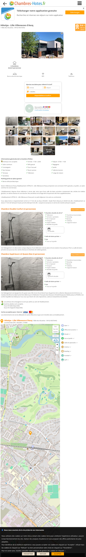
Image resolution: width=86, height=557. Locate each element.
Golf (65, 360)
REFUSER (43, 554)
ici (65, 551)
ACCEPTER (57, 554)
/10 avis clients (82, 27)
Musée (66, 334)
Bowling (66, 351)
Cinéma (66, 347)
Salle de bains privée (52, 236)
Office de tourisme (70, 330)
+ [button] (57, 344)
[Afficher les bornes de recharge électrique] (55, 340)
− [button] (57, 347)
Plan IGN (55, 329)
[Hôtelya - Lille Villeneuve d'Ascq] (42, 58)
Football (66, 355)
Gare (65, 325)
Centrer (55, 336)
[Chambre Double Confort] (22, 245)
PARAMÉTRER (28, 554)
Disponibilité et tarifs (77, 210)
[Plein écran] (57, 352)
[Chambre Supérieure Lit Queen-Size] (22, 290)
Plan (55, 326)
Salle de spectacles (70, 343)
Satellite (55, 331)
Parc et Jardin (68, 338)
